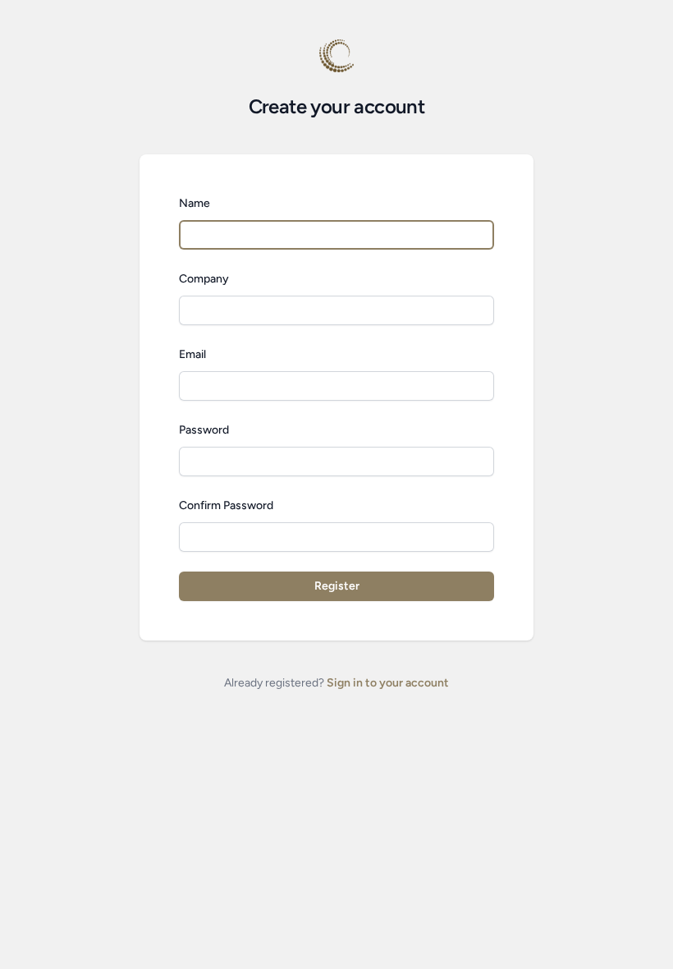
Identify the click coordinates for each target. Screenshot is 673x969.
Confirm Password (226, 505)
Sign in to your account (388, 683)
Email (192, 354)
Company (204, 279)
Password (204, 430)
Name (194, 203)
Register (336, 586)
